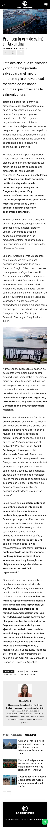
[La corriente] (25, 4)
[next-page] (9, 793)
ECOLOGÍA (19, 671)
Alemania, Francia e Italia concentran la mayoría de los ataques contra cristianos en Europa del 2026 (31, 747)
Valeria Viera (11, 48)
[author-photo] (25, 697)
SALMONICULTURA (28, 675)
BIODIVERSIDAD (32, 671)
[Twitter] (20, 52)
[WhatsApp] (12, 52)
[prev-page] (4, 793)
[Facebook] (6, 52)
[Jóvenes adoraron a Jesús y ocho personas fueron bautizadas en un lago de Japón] (10, 780)
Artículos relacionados (12, 734)
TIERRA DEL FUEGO (11, 675)
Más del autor (30, 734)
